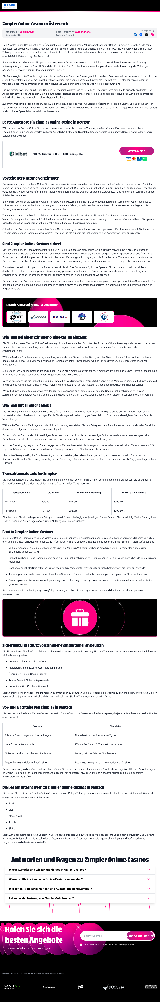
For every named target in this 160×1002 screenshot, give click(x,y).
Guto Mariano (83, 31)
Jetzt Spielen (136, 150)
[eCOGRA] (38, 317)
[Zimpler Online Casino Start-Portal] (9, 6)
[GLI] (104, 317)
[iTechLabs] (82, 317)
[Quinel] (60, 317)
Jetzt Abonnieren (138, 935)
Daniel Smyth (26, 31)
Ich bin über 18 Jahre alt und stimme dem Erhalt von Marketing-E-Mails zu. (109, 944)
